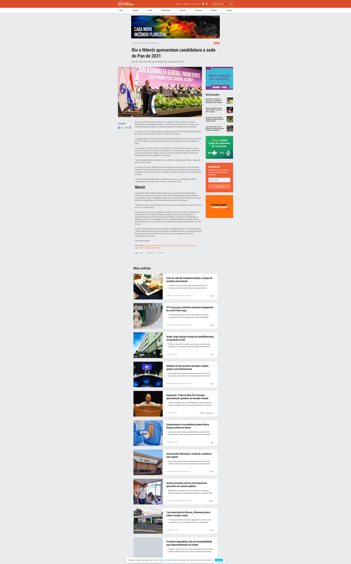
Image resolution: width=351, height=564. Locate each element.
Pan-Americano (150, 253)
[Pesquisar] (230, 4)
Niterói (141, 253)
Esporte (217, 43)
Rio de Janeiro (161, 253)
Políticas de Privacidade (167, 560)
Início (121, 10)
